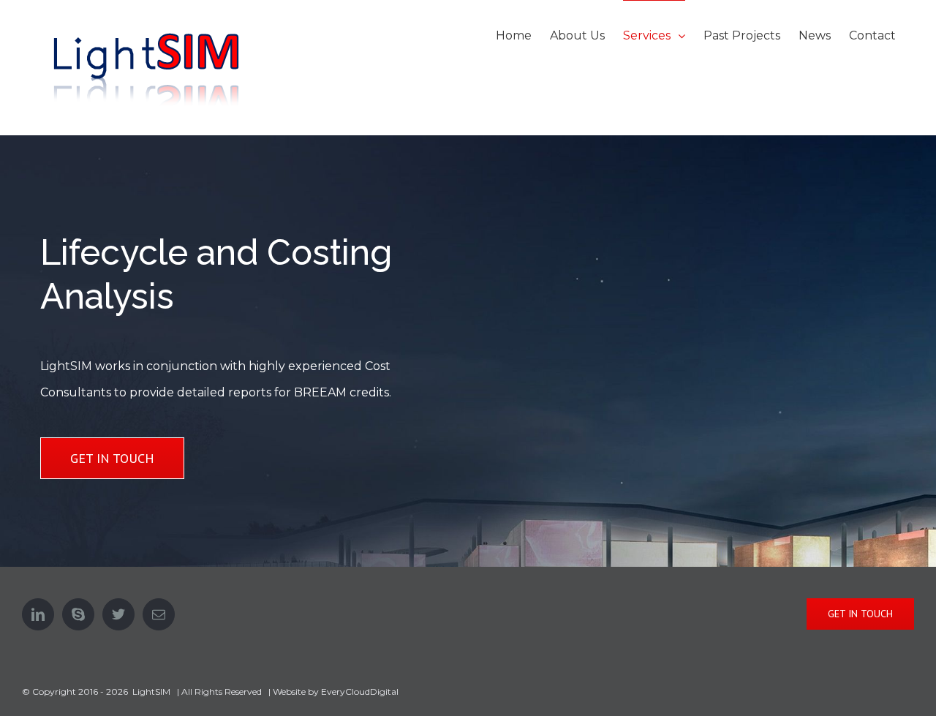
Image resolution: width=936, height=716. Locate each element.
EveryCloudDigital (360, 691)
